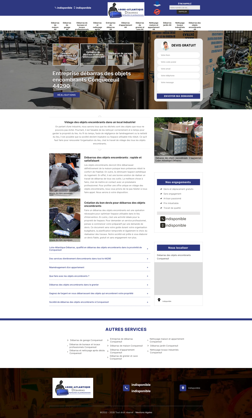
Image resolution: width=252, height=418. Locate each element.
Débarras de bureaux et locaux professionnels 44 (82, 27)
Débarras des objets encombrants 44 (195, 26)
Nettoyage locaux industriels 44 (180, 26)
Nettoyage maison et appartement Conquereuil (167, 340)
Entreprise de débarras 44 (110, 26)
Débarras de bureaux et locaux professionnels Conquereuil (84, 345)
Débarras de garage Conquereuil (86, 340)
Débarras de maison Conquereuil (126, 345)
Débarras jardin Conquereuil (164, 345)
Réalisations (66, 95)
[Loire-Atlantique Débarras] (126, 10)
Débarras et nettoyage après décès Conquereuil (87, 351)
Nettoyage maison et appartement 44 (153, 26)
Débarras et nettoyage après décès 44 (97, 27)
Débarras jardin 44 (167, 24)
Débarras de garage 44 (67, 26)
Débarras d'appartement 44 (125, 25)
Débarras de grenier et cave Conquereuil (124, 357)
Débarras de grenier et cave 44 (140, 26)
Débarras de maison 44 (55, 26)
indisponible (64, 7)
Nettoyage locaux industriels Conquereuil (164, 351)
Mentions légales (143, 412)
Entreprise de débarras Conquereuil (121, 340)
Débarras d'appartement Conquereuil (122, 351)
